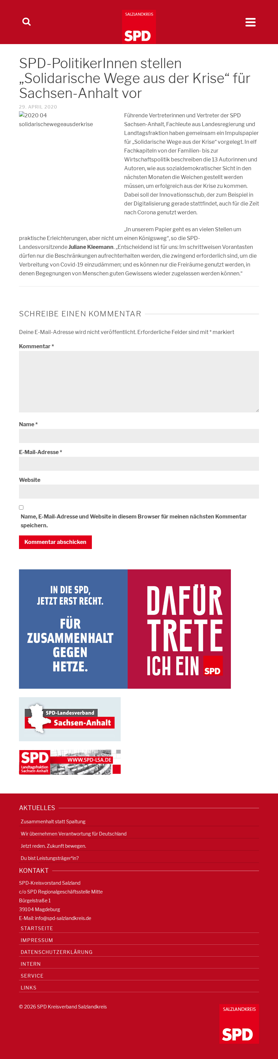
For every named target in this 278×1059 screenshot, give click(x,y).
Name (28, 424)
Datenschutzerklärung (57, 952)
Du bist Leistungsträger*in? (50, 858)
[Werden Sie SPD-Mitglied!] (125, 628)
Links (29, 988)
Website (29, 480)
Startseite (37, 928)
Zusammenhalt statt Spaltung (53, 821)
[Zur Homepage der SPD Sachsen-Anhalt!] (70, 718)
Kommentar (36, 346)
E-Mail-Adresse (40, 452)
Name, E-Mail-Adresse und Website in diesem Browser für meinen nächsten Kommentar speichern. (134, 521)
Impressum (37, 940)
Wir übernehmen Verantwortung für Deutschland (73, 834)
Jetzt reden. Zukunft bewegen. (53, 846)
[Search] (26, 22)
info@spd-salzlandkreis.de (63, 918)
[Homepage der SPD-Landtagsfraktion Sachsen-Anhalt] (70, 762)
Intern (31, 964)
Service (32, 976)
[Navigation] (250, 22)
